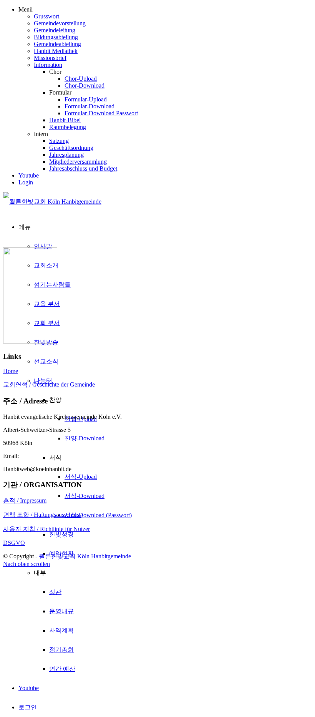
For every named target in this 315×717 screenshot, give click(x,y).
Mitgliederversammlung (78, 161)
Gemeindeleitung (54, 30)
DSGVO (14, 542)
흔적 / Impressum (24, 500)
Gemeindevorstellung (60, 23)
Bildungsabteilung (56, 37)
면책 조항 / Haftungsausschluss (42, 514)
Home (10, 371)
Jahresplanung (66, 154)
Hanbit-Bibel (65, 120)
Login (25, 182)
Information (48, 64)
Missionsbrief (50, 58)
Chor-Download (84, 85)
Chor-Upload (81, 78)
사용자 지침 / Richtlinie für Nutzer (46, 529)
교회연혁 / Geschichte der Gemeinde (49, 384)
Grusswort (46, 16)
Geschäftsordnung (71, 147)
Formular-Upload (86, 99)
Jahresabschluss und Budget (83, 168)
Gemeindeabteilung (57, 44)
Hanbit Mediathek (56, 51)
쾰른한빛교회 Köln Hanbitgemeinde (85, 556)
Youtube (28, 175)
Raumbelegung (67, 127)
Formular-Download (89, 106)
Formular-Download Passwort (101, 113)
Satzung (59, 141)
